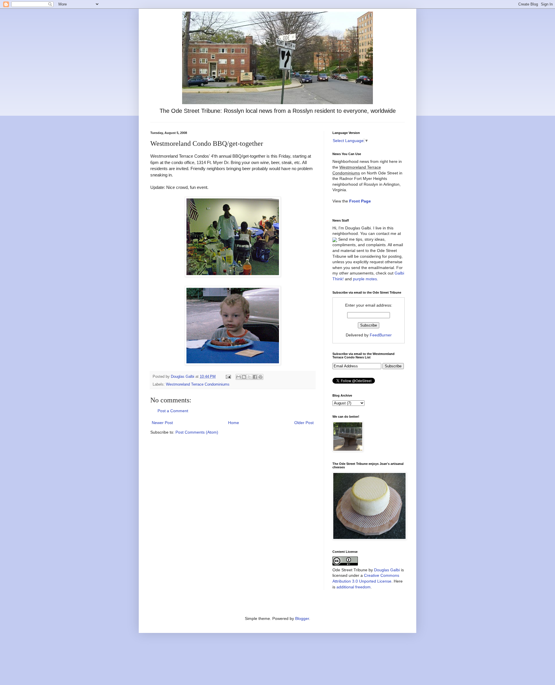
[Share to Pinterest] (260, 377)
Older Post (304, 422)
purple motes (365, 279)
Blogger (302, 618)
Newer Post (162, 422)
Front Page (360, 201)
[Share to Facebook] (255, 377)
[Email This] (238, 377)
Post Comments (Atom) (196, 432)
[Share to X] (249, 377)
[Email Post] (228, 377)
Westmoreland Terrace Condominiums (198, 384)
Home (233, 422)
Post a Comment (173, 410)
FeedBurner (381, 335)
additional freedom (353, 587)
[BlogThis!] (244, 377)
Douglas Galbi (387, 570)
